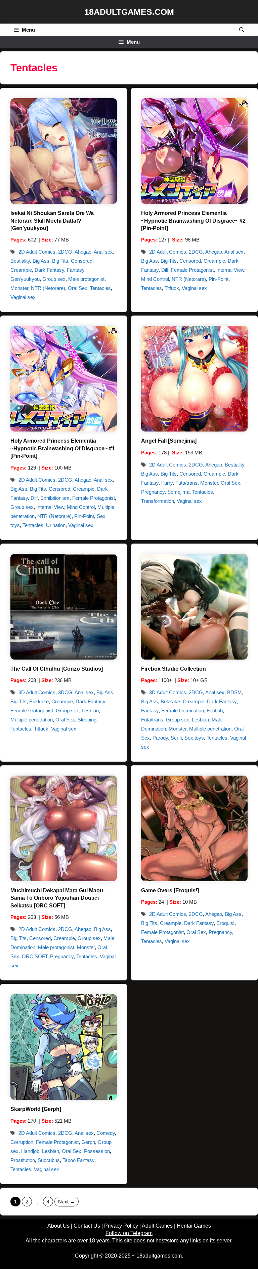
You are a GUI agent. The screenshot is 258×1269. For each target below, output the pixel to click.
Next (66, 1201)
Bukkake (39, 701)
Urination (56, 525)
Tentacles (100, 288)
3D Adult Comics (36, 692)
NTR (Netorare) (48, 288)
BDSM (234, 692)
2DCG (65, 252)
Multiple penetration (31, 719)
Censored (81, 261)
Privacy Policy (121, 1226)
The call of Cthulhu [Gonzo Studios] (56, 669)
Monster (19, 288)
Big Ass (41, 261)
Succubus (49, 1160)
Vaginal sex (23, 297)
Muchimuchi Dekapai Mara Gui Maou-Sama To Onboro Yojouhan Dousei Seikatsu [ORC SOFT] (57, 898)
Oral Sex (77, 288)
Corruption (21, 1142)
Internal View (230, 270)
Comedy (105, 1133)
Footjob (215, 710)
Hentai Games (194, 1226)
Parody (160, 738)
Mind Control (155, 279)
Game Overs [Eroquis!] (170, 890)
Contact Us (87, 1226)
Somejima (178, 492)
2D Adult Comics (36, 252)
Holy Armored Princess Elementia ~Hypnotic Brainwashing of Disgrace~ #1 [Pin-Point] (62, 448)
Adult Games (157, 1226)
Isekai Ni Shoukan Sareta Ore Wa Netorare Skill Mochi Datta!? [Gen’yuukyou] (52, 220)
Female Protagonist (192, 270)
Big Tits (60, 261)
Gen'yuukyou (25, 279)
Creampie (21, 270)
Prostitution (22, 1160)
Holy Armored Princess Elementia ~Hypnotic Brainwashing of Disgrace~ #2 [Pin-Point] (193, 220)
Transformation (157, 501)
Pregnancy (153, 492)
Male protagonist (86, 279)
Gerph (88, 1142)
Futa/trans (186, 483)
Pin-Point (218, 279)
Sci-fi (176, 738)
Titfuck (172, 288)
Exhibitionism (55, 498)
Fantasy (75, 270)
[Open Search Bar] (242, 30)
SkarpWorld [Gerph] (35, 1109)
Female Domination (182, 710)
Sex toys (194, 738)
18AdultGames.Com (129, 11)
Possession (97, 1151)
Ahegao (83, 252)
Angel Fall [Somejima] (169, 441)
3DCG (65, 692)
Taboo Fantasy (78, 1160)
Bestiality (20, 261)
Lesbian (90, 710)
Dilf (164, 270)
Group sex (54, 279)
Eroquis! (225, 923)
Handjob (30, 1151)
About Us (58, 1226)
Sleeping (87, 719)
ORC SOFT (34, 956)
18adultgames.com (159, 1256)
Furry (167, 483)
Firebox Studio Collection (173, 669)
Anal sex (103, 252)
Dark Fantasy (49, 270)
